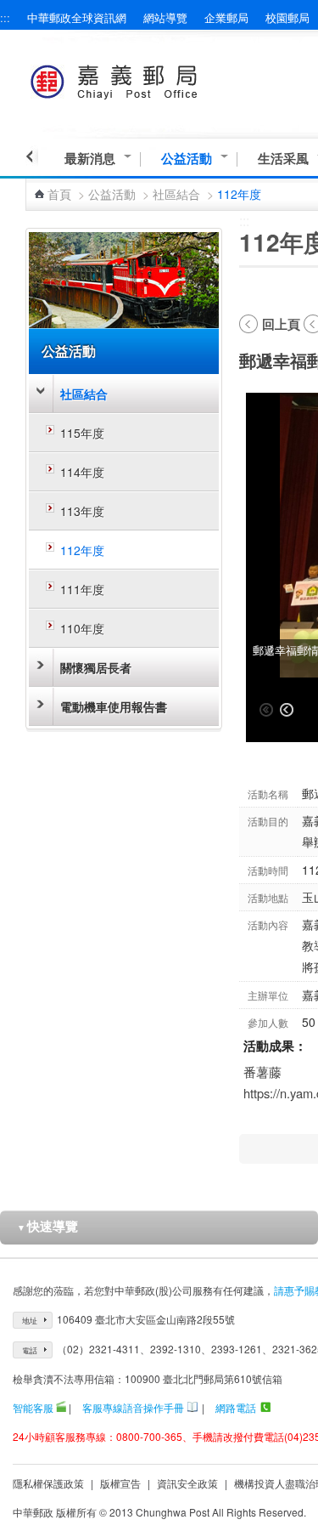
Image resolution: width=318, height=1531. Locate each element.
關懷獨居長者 (95, 667)
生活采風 (283, 158)
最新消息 (89, 158)
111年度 (82, 589)
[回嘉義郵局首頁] (145, 78)
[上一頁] (31, 156)
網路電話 (235, 1407)
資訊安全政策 (187, 1483)
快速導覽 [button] (47, 1225)
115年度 (82, 432)
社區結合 (176, 193)
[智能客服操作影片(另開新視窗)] (61, 1407)
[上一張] (286, 710)
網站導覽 (165, 17)
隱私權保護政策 (48, 1483)
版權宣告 (120, 1483)
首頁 (59, 193)
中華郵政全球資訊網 (76, 17)
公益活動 (186, 158)
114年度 (82, 471)
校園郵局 (287, 17)
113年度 (82, 510)
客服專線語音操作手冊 (133, 1407)
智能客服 (33, 1407)
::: (5, 17)
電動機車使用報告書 (113, 706)
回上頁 (281, 324)
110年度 (82, 628)
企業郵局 (226, 17)
